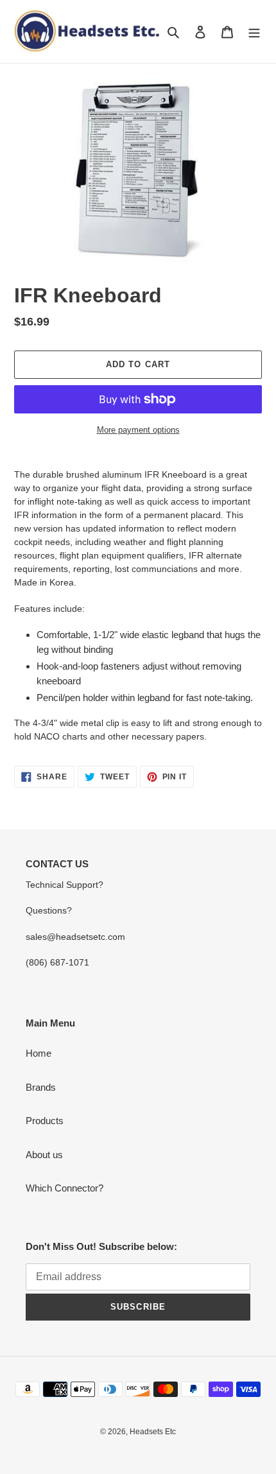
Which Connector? (64, 1188)
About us (44, 1154)
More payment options (138, 430)
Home (38, 1053)
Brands (41, 1087)
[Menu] (254, 32)
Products (45, 1120)
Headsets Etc (153, 1431)
